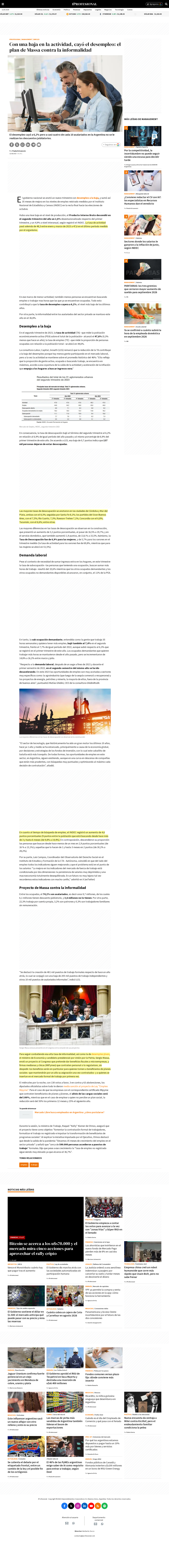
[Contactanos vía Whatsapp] (73, 1523)
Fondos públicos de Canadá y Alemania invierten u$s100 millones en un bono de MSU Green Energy (103, 1465)
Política (67, 10)
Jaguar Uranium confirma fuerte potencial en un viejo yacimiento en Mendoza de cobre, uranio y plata (26, 1378)
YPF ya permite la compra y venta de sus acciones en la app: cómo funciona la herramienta (102, 1293)
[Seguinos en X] (71, 1506)
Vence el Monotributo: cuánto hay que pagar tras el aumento (25, 1269)
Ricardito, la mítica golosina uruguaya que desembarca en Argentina (100, 1399)
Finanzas (76, 10)
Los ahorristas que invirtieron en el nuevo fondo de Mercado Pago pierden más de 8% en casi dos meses (103, 1250)
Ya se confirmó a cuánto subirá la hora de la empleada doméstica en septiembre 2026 (142, 333)
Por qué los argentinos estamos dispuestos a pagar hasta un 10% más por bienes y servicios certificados (102, 1445)
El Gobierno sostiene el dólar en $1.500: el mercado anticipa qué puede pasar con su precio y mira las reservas (26, 1316)
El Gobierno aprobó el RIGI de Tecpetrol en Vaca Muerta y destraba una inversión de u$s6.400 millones (63, 1378)
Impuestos (88, 10)
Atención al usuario (70, 1517)
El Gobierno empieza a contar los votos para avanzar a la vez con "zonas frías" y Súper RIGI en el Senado (103, 1227)
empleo (24, 1165)
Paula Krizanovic (19, 151)
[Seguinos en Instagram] (78, 1506)
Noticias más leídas (21, 1190)
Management (27, 40)
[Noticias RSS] (98, 1506)
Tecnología (119, 10)
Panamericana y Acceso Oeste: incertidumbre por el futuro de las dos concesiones (102, 1315)
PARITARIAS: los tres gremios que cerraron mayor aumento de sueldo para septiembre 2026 (142, 289)
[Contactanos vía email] (66, 1523)
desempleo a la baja (88, 198)
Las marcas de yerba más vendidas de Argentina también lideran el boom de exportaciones (64, 1422)
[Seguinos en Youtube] (91, 1506)
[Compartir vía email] (39, 145)
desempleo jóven (100, 1054)
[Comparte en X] (17, 145)
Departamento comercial (99, 1518)
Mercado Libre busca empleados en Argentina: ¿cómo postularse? (69, 1112)
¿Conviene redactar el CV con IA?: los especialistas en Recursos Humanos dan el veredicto (142, 200)
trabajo (34, 1165)
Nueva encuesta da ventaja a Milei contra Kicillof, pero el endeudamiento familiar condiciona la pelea (140, 1422)
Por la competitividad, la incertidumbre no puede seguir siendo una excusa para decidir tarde (142, 155)
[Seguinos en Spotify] (104, 1506)
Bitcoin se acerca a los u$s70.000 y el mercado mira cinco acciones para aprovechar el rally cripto (43, 1248)
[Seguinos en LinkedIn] (84, 1506)
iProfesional (15, 40)
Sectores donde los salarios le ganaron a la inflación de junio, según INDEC (141, 245)
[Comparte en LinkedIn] (28, 145)
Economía (56, 10)
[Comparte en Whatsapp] (22, 145)
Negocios (108, 10)
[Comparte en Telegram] (33, 145)
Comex (130, 10)
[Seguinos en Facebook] (64, 1506)
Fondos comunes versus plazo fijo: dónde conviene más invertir (102, 1377)
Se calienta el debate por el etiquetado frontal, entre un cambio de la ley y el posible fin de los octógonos (25, 1467)
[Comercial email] (95, 1523)
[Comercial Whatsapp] (102, 1523)
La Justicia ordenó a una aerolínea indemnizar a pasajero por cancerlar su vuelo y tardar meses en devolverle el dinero (103, 1272)
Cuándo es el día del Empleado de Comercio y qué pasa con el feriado (103, 1420)
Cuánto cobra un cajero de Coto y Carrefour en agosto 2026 (64, 1314)
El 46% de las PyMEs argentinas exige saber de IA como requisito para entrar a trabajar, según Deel (65, 1467)
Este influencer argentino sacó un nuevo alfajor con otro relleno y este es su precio (25, 1422)
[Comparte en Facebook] (11, 145)
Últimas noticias (42, 10)
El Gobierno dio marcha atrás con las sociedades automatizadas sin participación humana (64, 1270)
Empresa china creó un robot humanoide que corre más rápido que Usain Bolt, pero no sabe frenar (141, 1272)
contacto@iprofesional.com (84, 1536)
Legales (98, 10)
